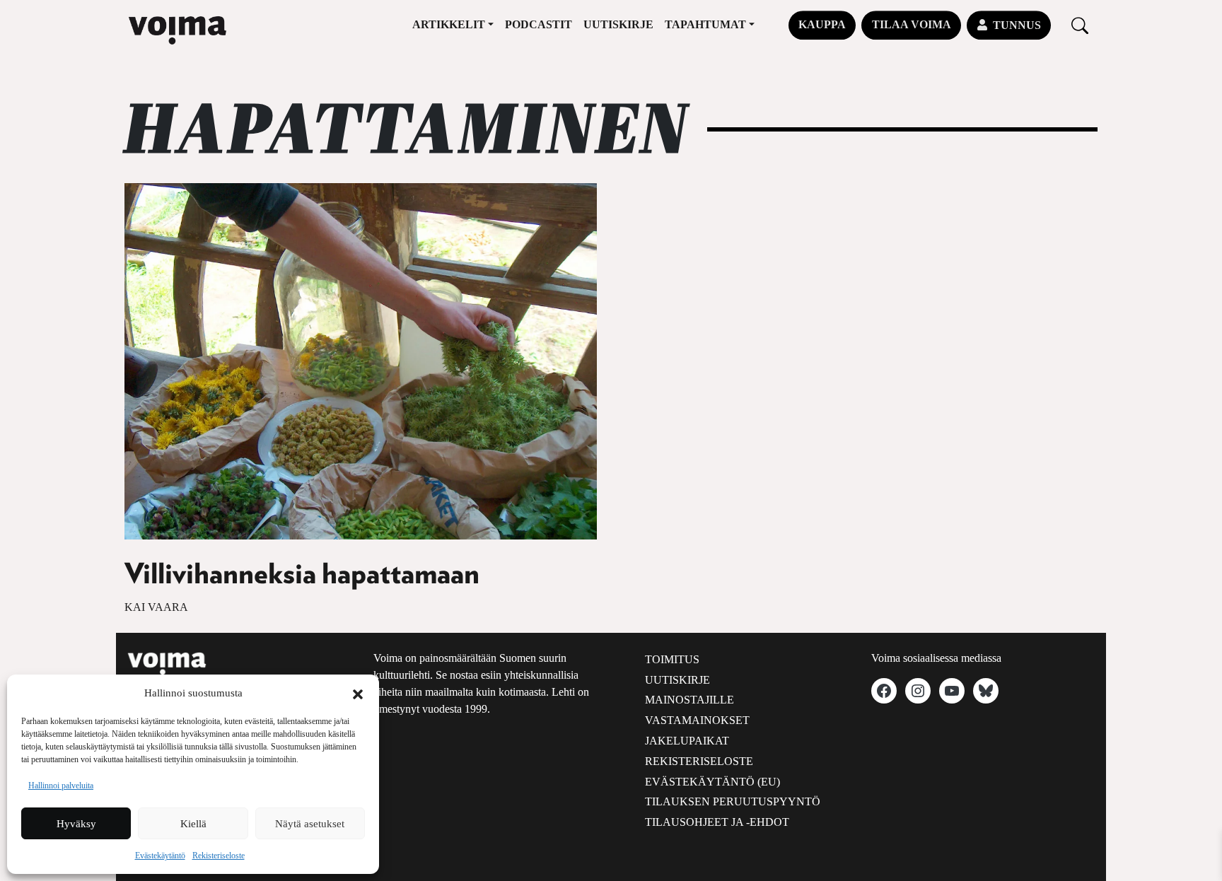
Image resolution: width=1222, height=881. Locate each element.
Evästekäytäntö (160, 855)
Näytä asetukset (309, 823)
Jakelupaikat (687, 741)
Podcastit (538, 24)
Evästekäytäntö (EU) (712, 782)
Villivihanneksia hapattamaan (301, 575)
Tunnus (1017, 25)
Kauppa (822, 24)
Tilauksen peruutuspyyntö (732, 801)
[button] (358, 693)
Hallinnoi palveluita (60, 785)
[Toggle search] (1080, 25)
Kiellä (193, 823)
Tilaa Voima (911, 24)
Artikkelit (448, 24)
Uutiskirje (618, 24)
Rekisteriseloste (218, 855)
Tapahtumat (705, 24)
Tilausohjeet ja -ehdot (717, 822)
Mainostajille (689, 700)
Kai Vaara (156, 607)
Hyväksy (76, 823)
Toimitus (672, 659)
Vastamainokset (697, 720)
